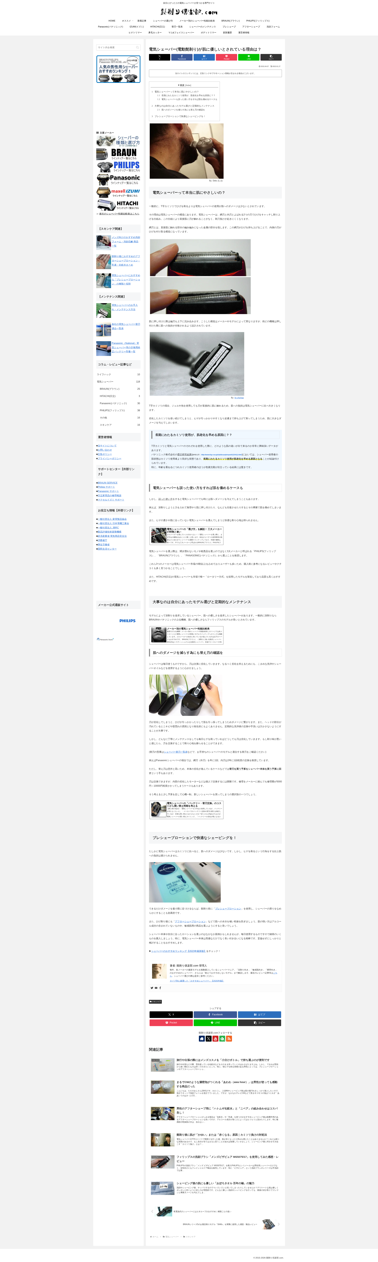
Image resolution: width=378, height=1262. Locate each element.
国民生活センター (107, 549)
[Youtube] (156, 988)
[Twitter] (152, 988)
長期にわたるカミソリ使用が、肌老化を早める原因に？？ (186, 95)
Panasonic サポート (108, 491)
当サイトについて (107, 445)
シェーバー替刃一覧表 (176, 752)
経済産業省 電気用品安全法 (112, 536)
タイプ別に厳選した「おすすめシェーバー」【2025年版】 (197, 981)
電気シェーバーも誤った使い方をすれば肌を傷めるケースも (187, 99)
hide (188, 85)
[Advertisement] (118, 106)
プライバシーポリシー (109, 458)
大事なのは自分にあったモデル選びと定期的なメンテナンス (183, 106)
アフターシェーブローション (190, 921)
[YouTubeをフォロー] (215, 1039)
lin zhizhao (239, 398)
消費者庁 (102, 540)
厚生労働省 (104, 544)
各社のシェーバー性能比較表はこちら (119, 213)
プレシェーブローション (228, 908)
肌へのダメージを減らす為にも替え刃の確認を (181, 110)
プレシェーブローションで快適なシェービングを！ (179, 116)
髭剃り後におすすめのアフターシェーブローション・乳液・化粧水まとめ (126, 260)
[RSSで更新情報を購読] (229, 1039)
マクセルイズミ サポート (111, 500)
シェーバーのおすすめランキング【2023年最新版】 (178, 951)
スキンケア (156, 1002)
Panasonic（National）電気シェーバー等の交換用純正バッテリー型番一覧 (126, 347)
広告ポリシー (105, 454)
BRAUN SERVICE (108, 483)
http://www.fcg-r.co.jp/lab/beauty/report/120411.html (221, 455)
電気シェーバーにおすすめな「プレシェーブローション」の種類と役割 (126, 279)
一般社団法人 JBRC (108, 527)
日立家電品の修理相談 (109, 495)
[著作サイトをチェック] (202, 1039)
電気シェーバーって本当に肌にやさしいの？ (176, 91)
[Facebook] (160, 988)
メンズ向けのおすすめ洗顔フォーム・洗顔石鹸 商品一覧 (126, 241)
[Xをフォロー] (209, 1039)
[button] (271, 57)
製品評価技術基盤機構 (109, 532)
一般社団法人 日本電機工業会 (113, 523)
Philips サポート (106, 487)
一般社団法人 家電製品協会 (112, 519)
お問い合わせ (105, 450)
